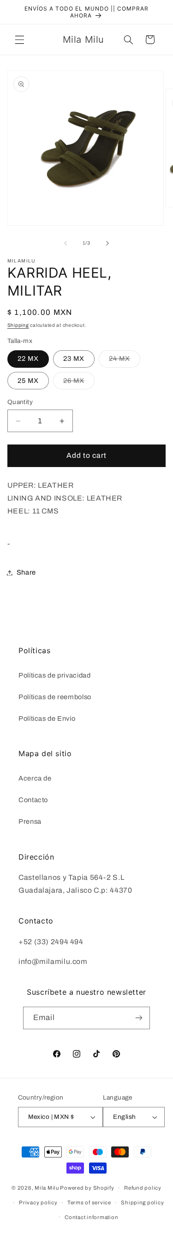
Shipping (18, 325)
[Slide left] (65, 243)
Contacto (33, 800)
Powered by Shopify (87, 1188)
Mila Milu (47, 1188)
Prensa (30, 821)
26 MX (79, 382)
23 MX (73, 358)
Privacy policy (38, 1202)
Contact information (91, 1217)
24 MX (124, 360)
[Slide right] (107, 243)
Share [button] (26, 572)
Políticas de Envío (46, 718)
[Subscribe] (138, 1018)
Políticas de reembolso (54, 697)
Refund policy (142, 1188)
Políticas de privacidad (54, 675)
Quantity (20, 402)
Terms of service (89, 1202)
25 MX (28, 380)
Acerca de (35, 778)
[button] (19, 39)
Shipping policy (142, 1202)
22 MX (28, 358)
